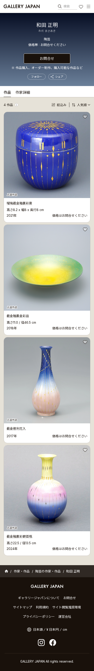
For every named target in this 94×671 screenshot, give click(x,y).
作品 (7, 93)
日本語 (38, 629)
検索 (66, 6)
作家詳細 (23, 93)
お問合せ (47, 58)
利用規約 (42, 607)
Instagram (41, 642)
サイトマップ (22, 607)
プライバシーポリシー (39, 616)
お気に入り (81, 7)
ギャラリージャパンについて (39, 598)
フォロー (36, 76)
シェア (59, 76)
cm (65, 629)
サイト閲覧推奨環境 (66, 607)
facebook (52, 642)
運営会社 (64, 616)
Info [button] (16, 105)
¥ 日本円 (53, 629)
